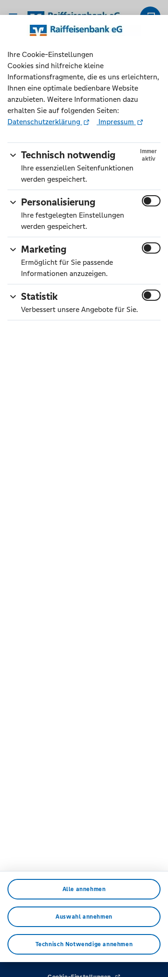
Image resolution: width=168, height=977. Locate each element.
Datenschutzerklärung (44, 121)
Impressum (116, 121)
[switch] (151, 200)
